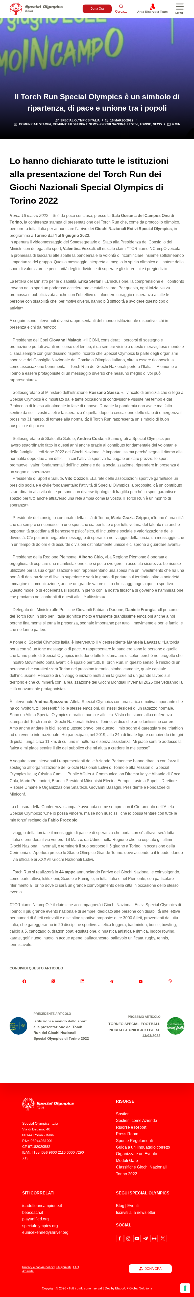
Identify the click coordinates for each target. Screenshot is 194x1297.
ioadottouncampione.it (42, 1206)
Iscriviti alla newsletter (135, 1212)
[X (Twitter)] (53, 981)
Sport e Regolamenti (134, 1140)
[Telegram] (111, 981)
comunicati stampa (35, 124)
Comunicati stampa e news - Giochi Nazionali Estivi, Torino (102, 124)
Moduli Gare (127, 1160)
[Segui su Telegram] (146, 1238)
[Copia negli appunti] (169, 981)
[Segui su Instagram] (129, 1238)
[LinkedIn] (82, 981)
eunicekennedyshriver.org (45, 1232)
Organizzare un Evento (136, 1154)
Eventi (133, 1206)
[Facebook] (24, 981)
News (157, 124)
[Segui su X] (162, 1238)
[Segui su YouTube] (137, 1238)
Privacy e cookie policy (38, 1267)
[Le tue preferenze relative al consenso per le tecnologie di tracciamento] (185, 1288)
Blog (120, 1206)
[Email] (140, 981)
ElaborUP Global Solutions (133, 1288)
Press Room (127, 1134)
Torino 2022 (126, 1174)
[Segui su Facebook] (120, 1238)
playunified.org (35, 1219)
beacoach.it (32, 1212)
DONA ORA (153, 1269)
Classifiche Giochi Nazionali (141, 1167)
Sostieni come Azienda (136, 1120)
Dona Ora (97, 8)
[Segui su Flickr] (154, 1238)
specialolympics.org (40, 1226)
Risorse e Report (131, 1127)
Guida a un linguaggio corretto (143, 1147)
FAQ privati (63, 1267)
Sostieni (123, 1114)
